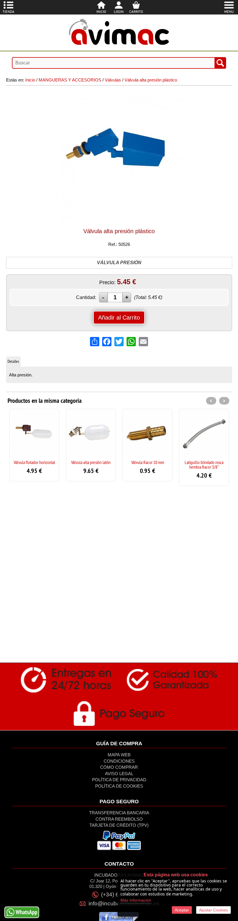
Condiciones (119, 761)
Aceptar (182, 910)
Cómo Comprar (119, 767)
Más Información (135, 900)
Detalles (13, 361)
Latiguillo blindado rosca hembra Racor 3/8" (204, 464)
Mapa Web (119, 754)
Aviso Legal (119, 773)
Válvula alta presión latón (91, 462)
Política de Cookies (119, 786)
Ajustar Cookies (213, 910)
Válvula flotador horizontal (34, 462)
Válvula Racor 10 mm (147, 462)
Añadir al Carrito (119, 317)
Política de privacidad (119, 779)
